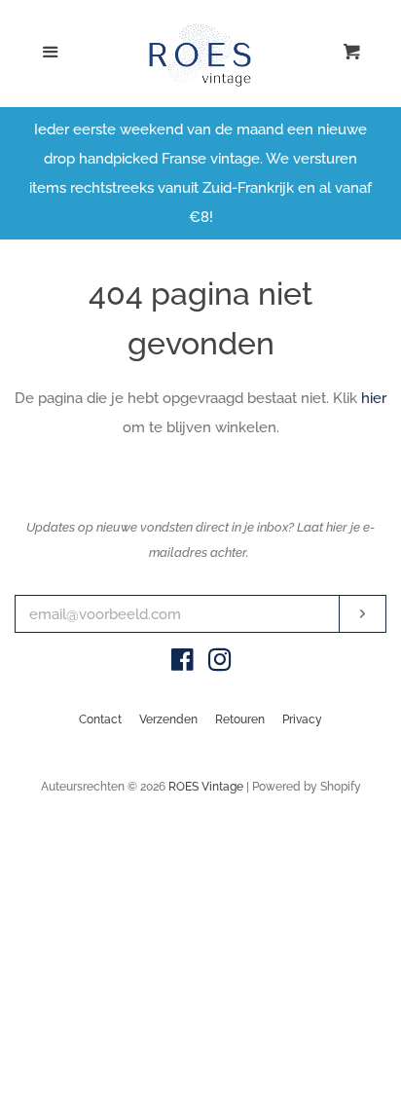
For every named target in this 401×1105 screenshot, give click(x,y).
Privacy (302, 719)
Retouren (240, 719)
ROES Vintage (205, 786)
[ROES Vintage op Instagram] (220, 664)
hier (373, 398)
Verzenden (168, 719)
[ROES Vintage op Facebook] (182, 664)
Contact (100, 719)
